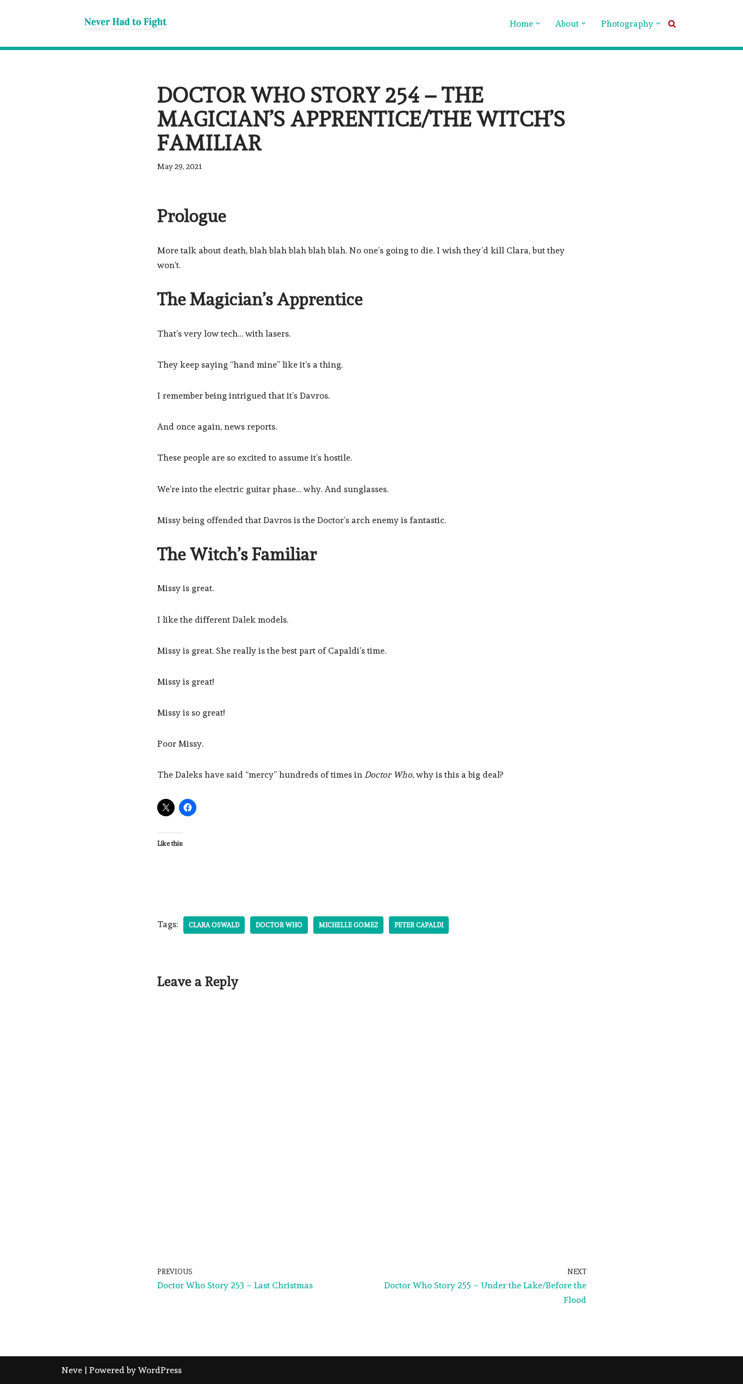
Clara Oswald (214, 925)
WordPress (160, 1370)
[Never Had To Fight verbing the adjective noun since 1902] (115, 23)
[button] (538, 23)
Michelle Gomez (348, 925)
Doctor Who (279, 925)
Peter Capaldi (418, 925)
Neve (71, 1370)
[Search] (672, 24)
